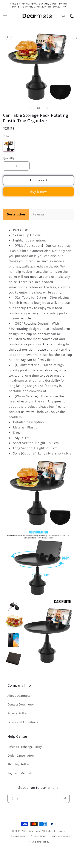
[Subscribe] (65, 798)
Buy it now (38, 192)
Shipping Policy (18, 764)
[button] (5, 15)
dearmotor (35, 831)
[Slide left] (30, 108)
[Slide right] (47, 108)
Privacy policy (38, 835)
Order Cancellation (20, 755)
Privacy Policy (17, 713)
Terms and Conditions (22, 722)
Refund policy (19, 835)
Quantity (8, 158)
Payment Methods (20, 773)
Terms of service (60, 835)
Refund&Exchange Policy (24, 747)
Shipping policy (40, 841)
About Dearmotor (19, 695)
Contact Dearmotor (20, 704)
